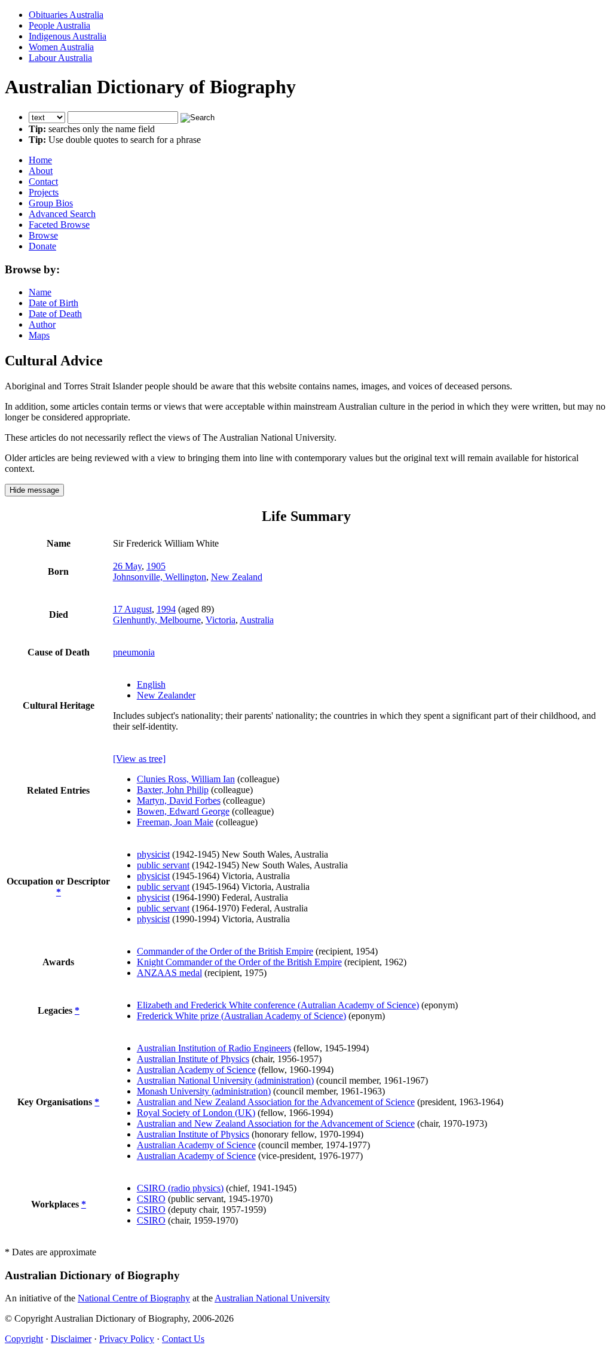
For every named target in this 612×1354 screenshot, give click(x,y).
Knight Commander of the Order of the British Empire (239, 962)
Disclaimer (71, 1339)
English (151, 684)
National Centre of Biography (134, 1298)
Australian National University (272, 1298)
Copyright (24, 1339)
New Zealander (166, 695)
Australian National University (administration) (225, 1080)
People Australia (59, 25)
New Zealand (236, 577)
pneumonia (134, 652)
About (41, 171)
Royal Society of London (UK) (196, 1113)
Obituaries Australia (66, 15)
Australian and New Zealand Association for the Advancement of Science (276, 1102)
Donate (42, 246)
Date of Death (55, 314)
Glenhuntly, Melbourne (157, 620)
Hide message (34, 490)
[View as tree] (139, 759)
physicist (153, 854)
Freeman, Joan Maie (175, 822)
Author (42, 324)
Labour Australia (60, 58)
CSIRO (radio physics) (180, 1188)
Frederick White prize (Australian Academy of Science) (241, 1016)
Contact (43, 181)
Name (40, 292)
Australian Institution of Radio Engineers (214, 1048)
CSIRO (151, 1199)
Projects (44, 192)
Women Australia (61, 47)
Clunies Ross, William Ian (186, 779)
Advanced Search (62, 214)
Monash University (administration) (204, 1091)
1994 (166, 609)
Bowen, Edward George (183, 811)
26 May (127, 566)
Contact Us (183, 1339)
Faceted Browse (59, 224)
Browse (43, 235)
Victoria (220, 620)
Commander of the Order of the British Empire (225, 951)
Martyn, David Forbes (179, 800)
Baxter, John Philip (173, 790)
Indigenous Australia (67, 36)
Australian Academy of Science (196, 1070)
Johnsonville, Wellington (159, 577)
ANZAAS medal (169, 973)
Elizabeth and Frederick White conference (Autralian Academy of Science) (278, 1005)
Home (40, 160)
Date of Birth (53, 303)
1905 (156, 566)
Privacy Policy (126, 1339)
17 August (132, 609)
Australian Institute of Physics (193, 1059)
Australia (257, 620)
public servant (163, 865)
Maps (39, 335)
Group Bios (51, 203)
